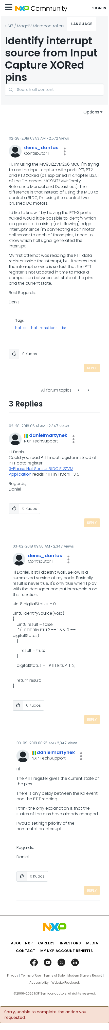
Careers (46, 943)
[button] (64, 151)
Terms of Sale (54, 975)
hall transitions (44, 327)
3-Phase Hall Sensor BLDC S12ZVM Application (41, 471)
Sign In (99, 8)
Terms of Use (31, 975)
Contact (25, 950)
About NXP (22, 943)
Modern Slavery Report (84, 975)
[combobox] (54, 89)
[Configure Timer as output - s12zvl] (79, 390)
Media (92, 943)
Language (81, 23)
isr (64, 327)
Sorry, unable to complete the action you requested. (45, 1014)
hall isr (21, 327)
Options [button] (91, 112)
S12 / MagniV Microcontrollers (36, 26)
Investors (70, 943)
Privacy (12, 975)
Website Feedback (65, 982)
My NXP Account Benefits (66, 950)
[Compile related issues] (88, 390)
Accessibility (39, 982)
